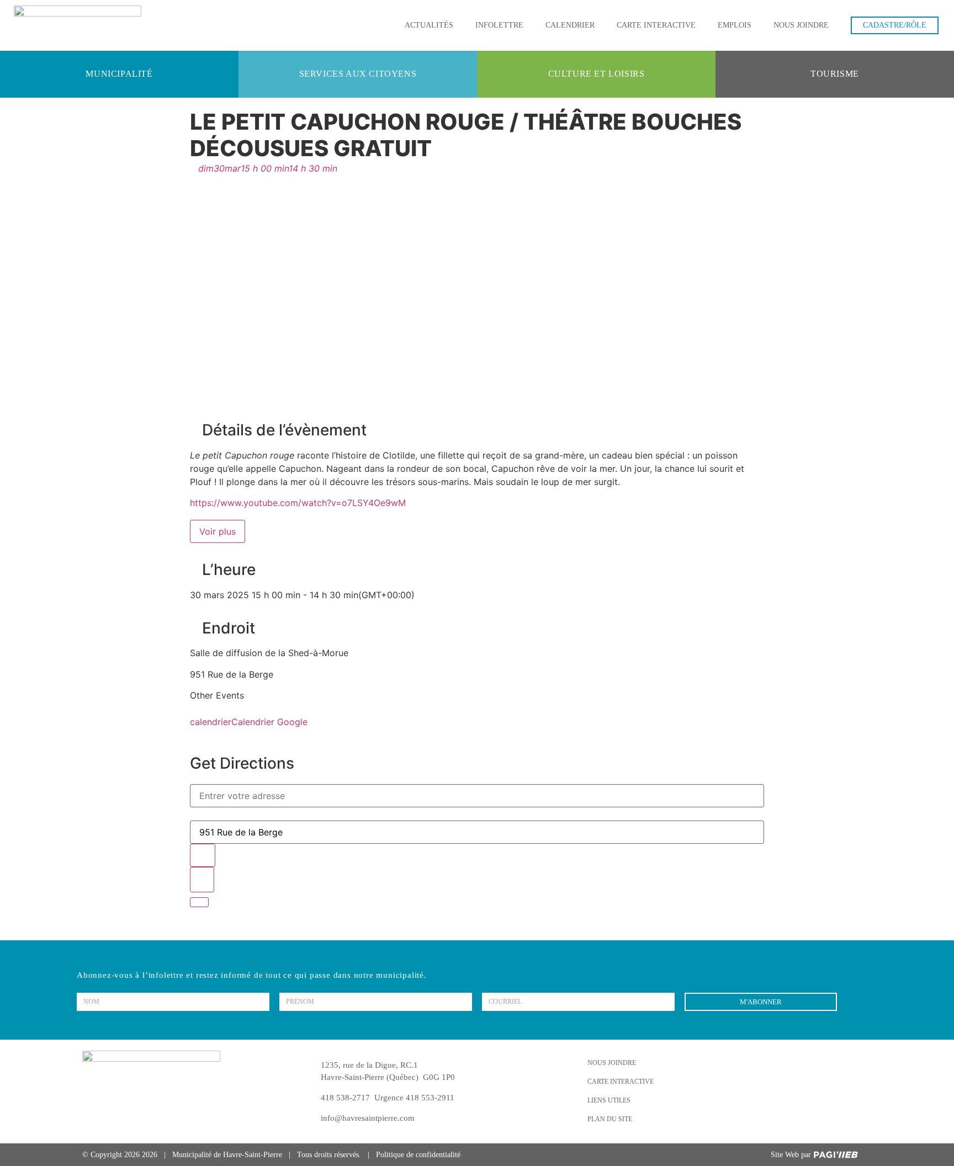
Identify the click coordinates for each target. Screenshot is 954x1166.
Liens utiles (608, 1100)
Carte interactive (656, 25)
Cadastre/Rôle (894, 25)
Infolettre (499, 25)
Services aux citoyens (358, 73)
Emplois (734, 25)
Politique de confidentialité (418, 1155)
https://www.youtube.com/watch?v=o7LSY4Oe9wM (298, 502)
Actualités (429, 25)
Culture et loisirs (596, 73)
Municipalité (119, 73)
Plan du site (609, 1119)
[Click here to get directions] (202, 879)
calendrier (210, 721)
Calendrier (570, 25)
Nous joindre (801, 25)
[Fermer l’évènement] (199, 902)
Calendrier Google (269, 721)
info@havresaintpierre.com (368, 1118)
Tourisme (834, 73)
